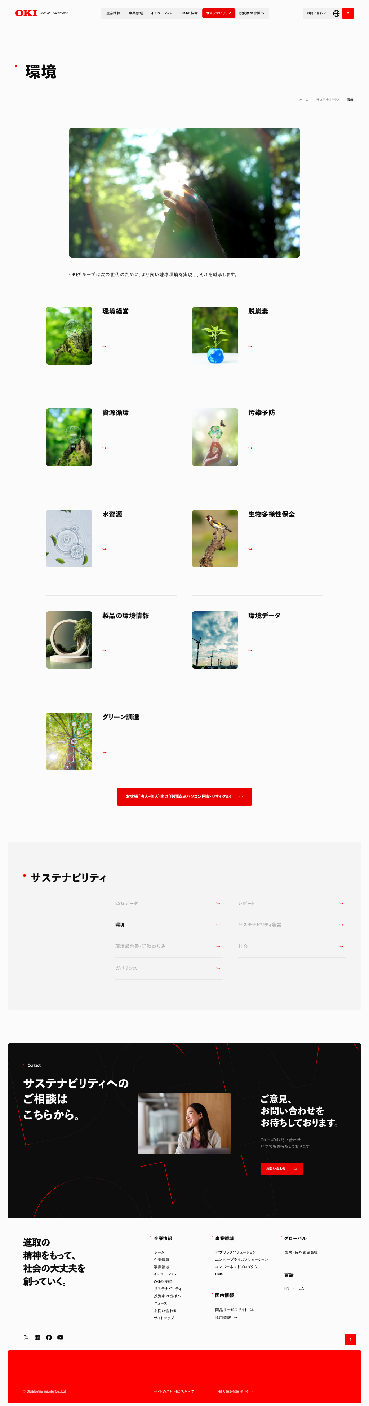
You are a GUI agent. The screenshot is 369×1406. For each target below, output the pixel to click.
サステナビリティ (218, 13)
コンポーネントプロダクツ (236, 1267)
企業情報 (113, 13)
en (286, 1288)
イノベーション (161, 13)
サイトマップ (164, 1318)
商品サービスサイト (231, 1310)
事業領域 (136, 13)
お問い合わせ (165, 1311)
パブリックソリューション (236, 1252)
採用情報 (223, 1317)
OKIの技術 (189, 13)
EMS (219, 1274)
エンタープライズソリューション (241, 1259)
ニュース (161, 1303)
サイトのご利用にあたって (174, 1391)
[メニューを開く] (348, 13)
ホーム (303, 100)
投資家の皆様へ (251, 13)
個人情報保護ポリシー (235, 1391)
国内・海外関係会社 (301, 1252)
